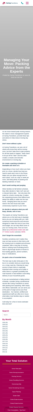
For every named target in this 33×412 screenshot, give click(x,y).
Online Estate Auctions (16, 399)
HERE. (23, 232)
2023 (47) (5, 328)
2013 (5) (4, 349)
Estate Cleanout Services (16, 407)
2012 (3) (4, 352)
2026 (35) (5, 322)
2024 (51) (5, 326)
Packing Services (16, 376)
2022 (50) (5, 331)
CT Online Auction (8, 232)
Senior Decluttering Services (16, 388)
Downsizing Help (16, 384)
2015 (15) (5, 345)
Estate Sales (16, 395)
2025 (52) (5, 324)
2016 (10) (5, 343)
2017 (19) (5, 341)
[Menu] (27, 3)
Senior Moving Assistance (16, 372)
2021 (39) (5, 333)
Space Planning (16, 391)
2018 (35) (5, 339)
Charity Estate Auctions (16, 403)
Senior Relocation (16, 368)
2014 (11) (5, 347)
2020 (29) (5, 335)
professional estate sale (17, 230)
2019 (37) (5, 337)
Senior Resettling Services (16, 380)
